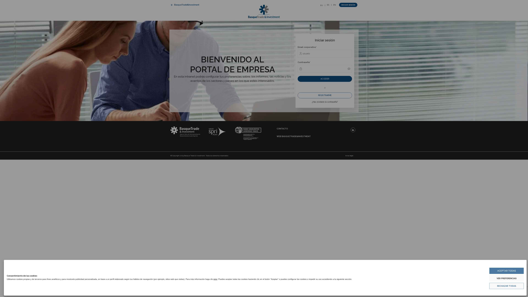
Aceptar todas (506, 271)
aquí (215, 279)
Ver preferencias (507, 278)
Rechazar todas (506, 286)
